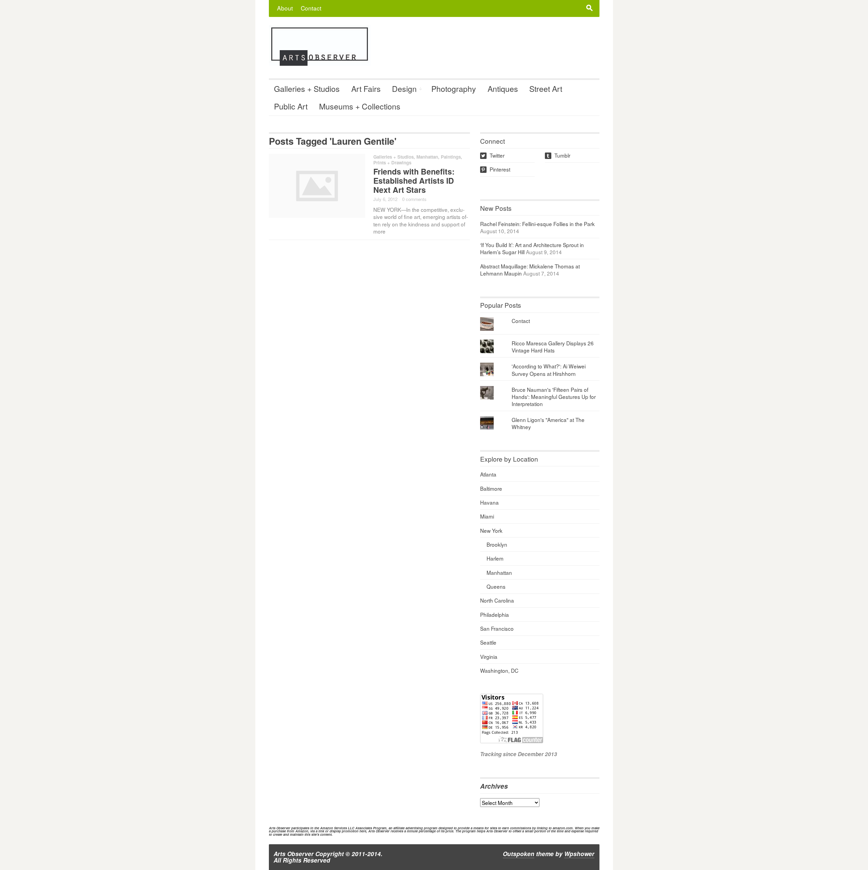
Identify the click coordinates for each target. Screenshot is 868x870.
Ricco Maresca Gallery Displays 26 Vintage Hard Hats (553, 346)
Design (404, 88)
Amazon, (302, 831)
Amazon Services (333, 828)
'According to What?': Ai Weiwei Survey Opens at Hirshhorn (549, 369)
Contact (311, 8)
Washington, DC (499, 670)
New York (491, 530)
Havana (489, 502)
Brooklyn (497, 544)
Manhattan (427, 157)
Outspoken (518, 854)
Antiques (503, 88)
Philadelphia (494, 614)
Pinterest (495, 169)
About (285, 8)
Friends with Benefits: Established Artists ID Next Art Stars (414, 180)
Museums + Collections (359, 106)
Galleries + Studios (307, 88)
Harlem (495, 558)
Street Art (545, 88)
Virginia (488, 656)
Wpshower (579, 854)
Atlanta (488, 474)
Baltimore (491, 488)
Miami (487, 516)
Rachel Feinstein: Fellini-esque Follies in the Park (537, 223)
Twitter (493, 155)
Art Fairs (366, 88)
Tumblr (558, 155)
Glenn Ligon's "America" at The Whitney (548, 423)
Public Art (291, 106)
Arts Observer (294, 854)
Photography (453, 88)
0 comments (414, 199)
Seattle (488, 642)
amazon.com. (563, 828)
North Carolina (497, 600)
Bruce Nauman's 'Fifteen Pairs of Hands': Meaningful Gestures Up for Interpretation (554, 396)
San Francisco (497, 628)
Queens (496, 586)
